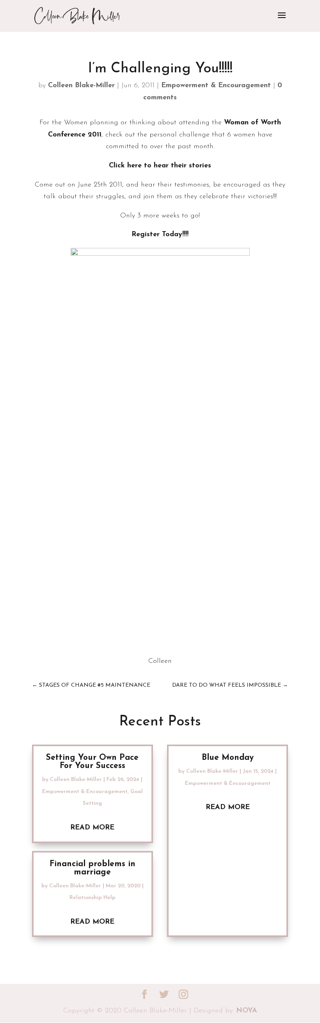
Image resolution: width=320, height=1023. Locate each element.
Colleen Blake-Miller (81, 85)
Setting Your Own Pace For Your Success (92, 762)
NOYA (246, 1010)
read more (92, 827)
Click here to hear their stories (160, 165)
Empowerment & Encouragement (216, 85)
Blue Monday (228, 758)
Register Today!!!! (160, 234)
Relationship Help (92, 898)
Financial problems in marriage (92, 868)
